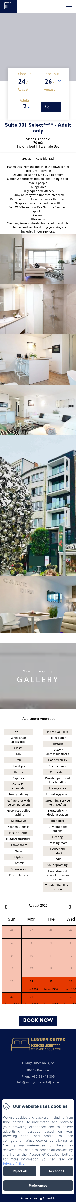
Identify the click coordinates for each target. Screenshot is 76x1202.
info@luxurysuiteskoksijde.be (38, 1082)
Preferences (38, 1185)
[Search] (51, 107)
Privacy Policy (13, 1164)
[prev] (6, 907)
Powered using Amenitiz (38, 1198)
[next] (70, 907)
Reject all (20, 1171)
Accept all (56, 1171)
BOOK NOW (38, 1021)
